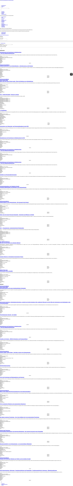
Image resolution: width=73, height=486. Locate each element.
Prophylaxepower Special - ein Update (8, 314)
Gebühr (1, 62)
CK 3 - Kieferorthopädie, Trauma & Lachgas (9, 94)
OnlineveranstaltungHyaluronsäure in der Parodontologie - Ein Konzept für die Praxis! (14, 202)
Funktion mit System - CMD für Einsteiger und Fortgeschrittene (13, 339)
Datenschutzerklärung (4, 484)
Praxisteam (3, 12)
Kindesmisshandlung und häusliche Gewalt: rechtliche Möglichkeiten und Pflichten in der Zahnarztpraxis (13, 187)
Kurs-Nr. (1, 73)
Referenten (1, 102)
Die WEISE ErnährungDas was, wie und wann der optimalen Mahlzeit (10, 242)
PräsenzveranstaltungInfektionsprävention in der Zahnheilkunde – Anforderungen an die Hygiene (16, 65)
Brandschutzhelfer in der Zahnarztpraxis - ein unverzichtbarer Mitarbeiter (16, 443)
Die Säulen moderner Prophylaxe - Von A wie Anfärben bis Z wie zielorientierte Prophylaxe (19, 417)
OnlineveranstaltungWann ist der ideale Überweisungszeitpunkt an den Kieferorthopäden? (15, 391)
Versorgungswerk (4, 14)
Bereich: (1, 44)
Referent (1, 58)
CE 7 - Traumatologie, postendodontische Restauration (12, 228)
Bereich (1, 59)
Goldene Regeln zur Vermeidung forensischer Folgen (11, 256)
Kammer (3, 13)
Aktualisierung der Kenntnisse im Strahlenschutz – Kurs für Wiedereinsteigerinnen (10, 53)
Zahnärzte (3, 11)
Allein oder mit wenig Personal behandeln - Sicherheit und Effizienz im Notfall (17, 214)
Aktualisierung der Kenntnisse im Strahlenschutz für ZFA (12, 137)
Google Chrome (4, 32)
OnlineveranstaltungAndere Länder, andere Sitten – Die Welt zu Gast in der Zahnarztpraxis (15, 352)
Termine (1, 84)
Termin (1, 56)
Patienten (3, 22)
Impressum (3, 483)
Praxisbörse (3, 26)
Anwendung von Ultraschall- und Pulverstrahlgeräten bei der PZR (14, 126)
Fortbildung (3, 25)
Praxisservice (3, 24)
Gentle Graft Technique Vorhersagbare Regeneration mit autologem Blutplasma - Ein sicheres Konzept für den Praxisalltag (21, 431)
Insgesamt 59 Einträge (3, 46)
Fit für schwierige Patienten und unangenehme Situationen (13, 403)
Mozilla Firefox (3, 33)
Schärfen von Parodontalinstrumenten (8, 174)
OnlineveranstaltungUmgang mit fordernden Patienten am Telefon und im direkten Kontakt (15, 458)
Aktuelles (3, 23)
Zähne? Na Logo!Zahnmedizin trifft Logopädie (6, 270)
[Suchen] (36, 41)
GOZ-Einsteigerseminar (5, 365)
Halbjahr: (1, 45)
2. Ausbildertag (3, 110)
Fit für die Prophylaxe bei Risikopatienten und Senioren (12, 377)
